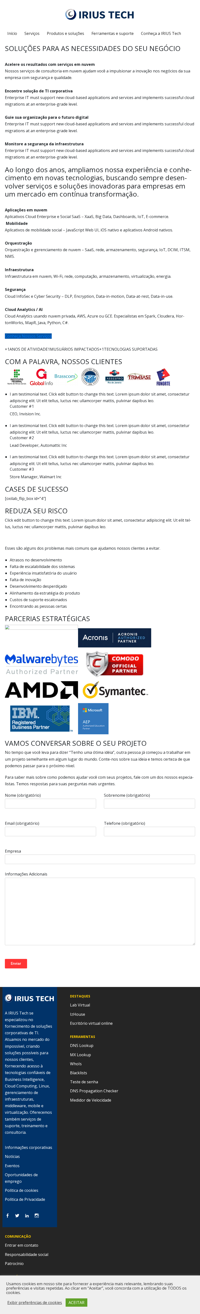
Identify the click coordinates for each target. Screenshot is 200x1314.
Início (12, 33)
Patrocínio (14, 1263)
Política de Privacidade (25, 1199)
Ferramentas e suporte (112, 33)
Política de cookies (21, 1190)
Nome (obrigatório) (23, 795)
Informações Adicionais (26, 874)
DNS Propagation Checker (94, 1091)
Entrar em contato (21, 1245)
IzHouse (77, 1014)
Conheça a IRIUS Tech (161, 33)
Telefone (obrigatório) (124, 823)
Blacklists (78, 1072)
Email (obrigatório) (22, 823)
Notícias (12, 1156)
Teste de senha (84, 1082)
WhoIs (76, 1063)
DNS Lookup (81, 1045)
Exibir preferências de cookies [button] (34, 1302)
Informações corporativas (28, 1147)
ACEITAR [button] (76, 1302)
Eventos (12, 1165)
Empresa (13, 851)
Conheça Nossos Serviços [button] (28, 336)
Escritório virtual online (91, 1023)
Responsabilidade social (26, 1254)
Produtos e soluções (65, 33)
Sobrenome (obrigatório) (127, 795)
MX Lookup (80, 1054)
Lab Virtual (80, 1005)
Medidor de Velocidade (90, 1100)
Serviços (32, 33)
